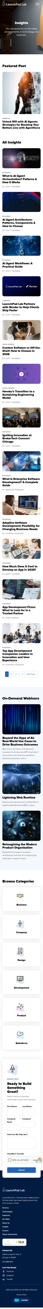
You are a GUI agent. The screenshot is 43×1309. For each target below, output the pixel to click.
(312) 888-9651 (7, 1262)
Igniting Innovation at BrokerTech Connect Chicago (17, 438)
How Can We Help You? (17, 1134)
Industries (6, 1215)
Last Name (27, 1106)
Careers (5, 1231)
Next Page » (31, 674)
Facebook (10, 1271)
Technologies (7, 1212)
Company (26, 1119)
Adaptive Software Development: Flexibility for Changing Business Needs (21, 526)
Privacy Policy (21, 1295)
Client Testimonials (9, 1234)
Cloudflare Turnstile (15, 1154)
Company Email (13, 1120)
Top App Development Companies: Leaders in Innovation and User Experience (17, 655)
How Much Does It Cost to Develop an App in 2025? (19, 568)
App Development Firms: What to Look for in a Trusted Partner (19, 610)
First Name (12, 1106)
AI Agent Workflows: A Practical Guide (17, 265)
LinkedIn (9, 1279)
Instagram (10, 1275)
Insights (5, 1227)
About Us (6, 1223)
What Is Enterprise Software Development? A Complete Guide (21, 482)
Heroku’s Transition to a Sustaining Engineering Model (18, 395)
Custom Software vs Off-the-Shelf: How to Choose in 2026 (21, 351)
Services (5, 1208)
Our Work (6, 1219)
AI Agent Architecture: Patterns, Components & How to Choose (18, 223)
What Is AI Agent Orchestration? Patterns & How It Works (19, 179)
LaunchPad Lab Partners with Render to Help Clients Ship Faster (20, 307)
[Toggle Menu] (37, 4)
